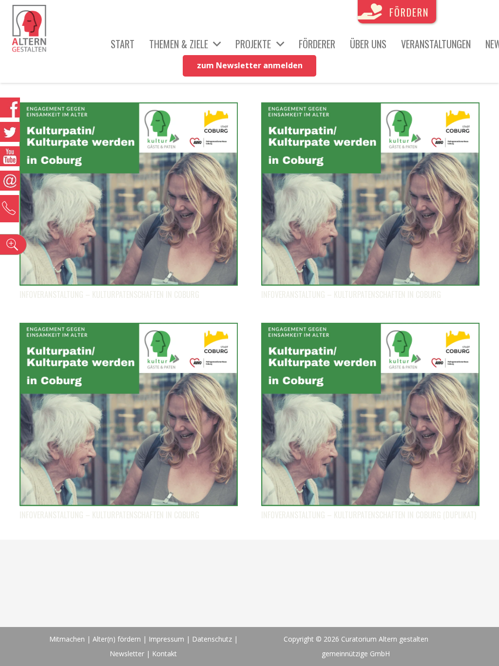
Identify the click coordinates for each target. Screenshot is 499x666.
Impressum (166, 639)
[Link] (29, 29)
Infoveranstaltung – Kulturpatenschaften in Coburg (109, 294)
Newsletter (128, 653)
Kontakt (164, 653)
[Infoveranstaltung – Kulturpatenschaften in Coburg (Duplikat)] (370, 330)
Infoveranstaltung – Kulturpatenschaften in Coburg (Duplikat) (368, 515)
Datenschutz (212, 639)
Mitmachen (67, 639)
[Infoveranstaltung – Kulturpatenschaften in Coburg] (128, 109)
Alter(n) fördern (117, 639)
